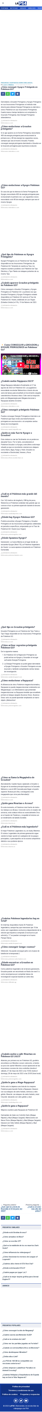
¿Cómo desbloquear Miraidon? (14, 1352)
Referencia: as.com (7, 123)
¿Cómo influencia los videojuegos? (16, 1252)
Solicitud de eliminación (10, 120)
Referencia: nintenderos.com (10, 151)
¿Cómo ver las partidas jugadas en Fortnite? (20, 1343)
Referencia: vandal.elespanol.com (11, 677)
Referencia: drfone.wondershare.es (12, 458)
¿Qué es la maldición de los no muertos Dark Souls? (20, 1246)
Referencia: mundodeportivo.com (11, 513)
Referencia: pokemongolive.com (11, 534)
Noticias (14, 8)
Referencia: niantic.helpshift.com (11, 429)
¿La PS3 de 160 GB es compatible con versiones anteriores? (17, 1362)
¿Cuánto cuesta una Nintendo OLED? (17, 1335)
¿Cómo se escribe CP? (11, 1241)
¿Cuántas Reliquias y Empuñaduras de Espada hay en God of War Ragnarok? (20, 1376)
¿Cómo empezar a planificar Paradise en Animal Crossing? (18, 1369)
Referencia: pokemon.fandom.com (12, 555)
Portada (4, 8)
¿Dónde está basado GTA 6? (13, 1268)
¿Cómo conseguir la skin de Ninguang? (18, 1330)
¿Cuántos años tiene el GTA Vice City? (17, 1264)
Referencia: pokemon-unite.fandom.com (13, 959)
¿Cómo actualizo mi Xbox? (13, 1237)
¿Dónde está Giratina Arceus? (14, 1232)
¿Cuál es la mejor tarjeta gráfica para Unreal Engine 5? (20, 1278)
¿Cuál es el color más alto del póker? (34, 1209)
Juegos (23, 8)
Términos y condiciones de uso (21, 1390)
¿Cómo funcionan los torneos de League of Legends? (20, 1258)
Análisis (31, 8)
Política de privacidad (21, 1387)
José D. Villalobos (8, 85)
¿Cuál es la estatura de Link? (14, 1339)
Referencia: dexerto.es (8, 823)
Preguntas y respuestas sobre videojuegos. (17, 83)
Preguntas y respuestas (30, 1394)
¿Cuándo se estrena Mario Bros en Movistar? (20, 1348)
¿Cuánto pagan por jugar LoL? (14, 1272)
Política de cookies (10, 1394)
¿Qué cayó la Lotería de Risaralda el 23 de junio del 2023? (11, 1209)
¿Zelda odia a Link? (10, 1356)
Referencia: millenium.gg (8, 982)
